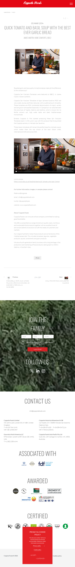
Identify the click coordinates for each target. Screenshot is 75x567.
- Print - (37, 258)
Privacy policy (37, 546)
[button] (66, 18)
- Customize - (40, 558)
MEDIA (13, 12)
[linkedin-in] (37, 371)
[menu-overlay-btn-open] (71, 4)
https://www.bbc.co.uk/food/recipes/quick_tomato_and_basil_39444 (37, 181)
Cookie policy (37, 550)
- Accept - (33, 555)
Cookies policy (57, 556)
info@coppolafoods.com (37, 411)
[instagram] (43, 371)
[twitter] (32, 371)
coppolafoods (7, 12)
